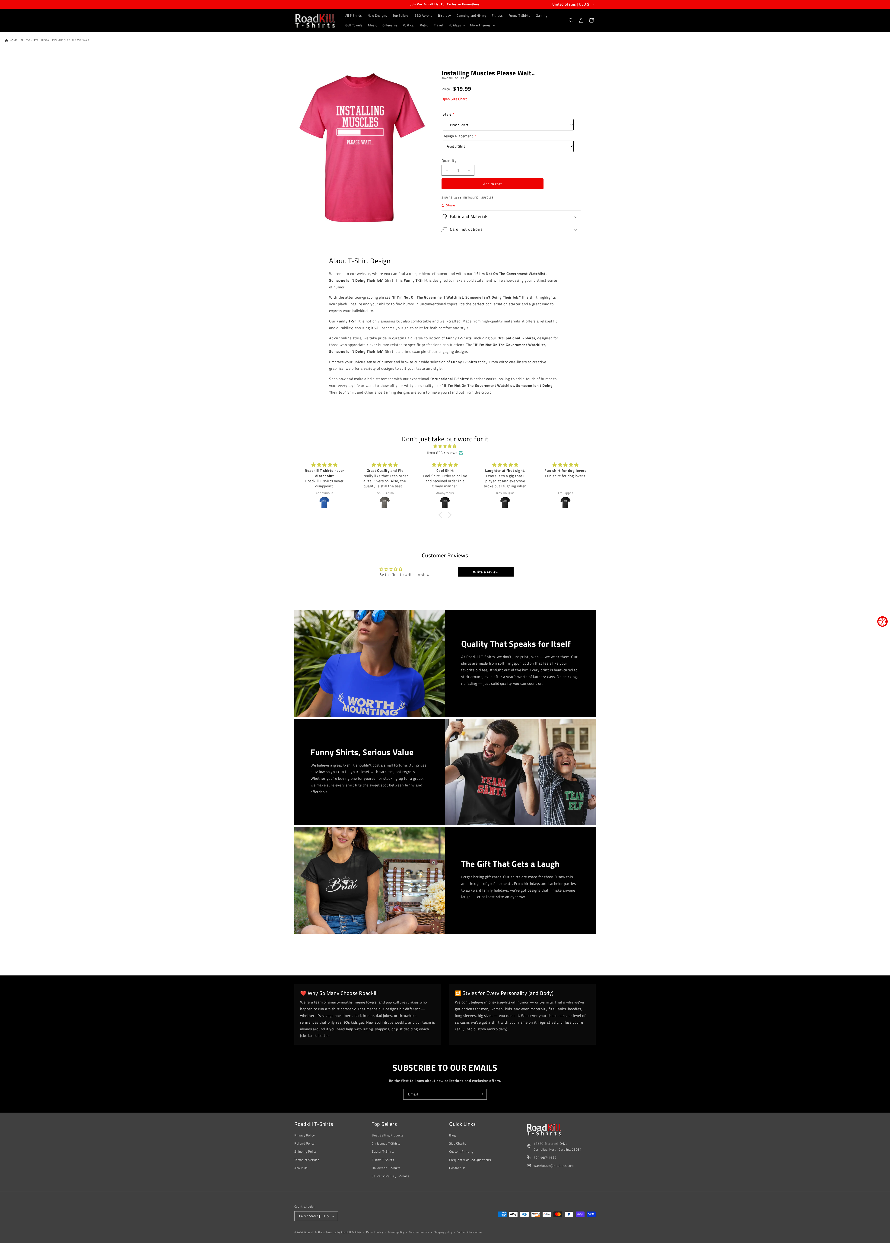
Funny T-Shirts (383, 1159)
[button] (456, 25)
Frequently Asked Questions (470, 1159)
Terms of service (419, 1232)
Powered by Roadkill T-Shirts (344, 1232)
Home (13, 40)
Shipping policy (443, 1232)
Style (447, 114)
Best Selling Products (388, 1135)
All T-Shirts (29, 40)
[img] (445, 446)
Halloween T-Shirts (386, 1167)
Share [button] (450, 205)
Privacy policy (396, 1232)
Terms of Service (306, 1159)
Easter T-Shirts (383, 1151)
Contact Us (457, 1167)
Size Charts (457, 1143)
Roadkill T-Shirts (314, 1232)
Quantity (449, 160)
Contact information (469, 1232)
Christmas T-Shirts (386, 1143)
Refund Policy (304, 1143)
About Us (301, 1167)
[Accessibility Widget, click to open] (882, 621)
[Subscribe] (481, 1094)
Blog (452, 1135)
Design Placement (458, 136)
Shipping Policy (305, 1151)
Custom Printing (461, 1151)
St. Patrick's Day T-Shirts (391, 1176)
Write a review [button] (485, 572)
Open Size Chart (454, 99)
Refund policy (374, 1232)
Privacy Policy (304, 1135)
